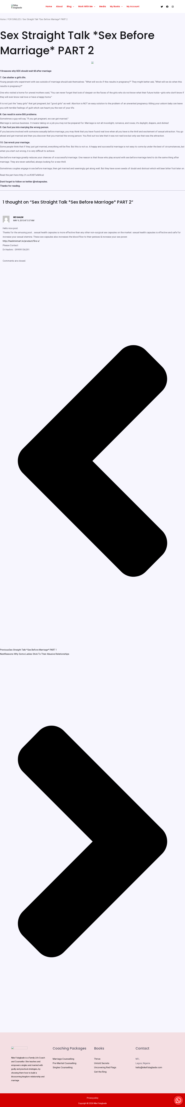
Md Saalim (18, 217)
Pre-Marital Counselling (64, 1063)
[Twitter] (162, 7)
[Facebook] (167, 7)
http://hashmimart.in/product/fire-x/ (21, 241)
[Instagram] (173, 7)
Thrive (97, 1059)
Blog (69, 6)
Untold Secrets (101, 1063)
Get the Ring (100, 1071)
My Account (133, 6)
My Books (115, 6)
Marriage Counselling (63, 1059)
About (59, 6)
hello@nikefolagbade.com (149, 1067)
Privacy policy (92, 1098)
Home (49, 6)
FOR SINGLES (14, 19)
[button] (73, 6)
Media (102, 6)
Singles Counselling (63, 1067)
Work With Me (85, 6)
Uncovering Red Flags (105, 1067)
